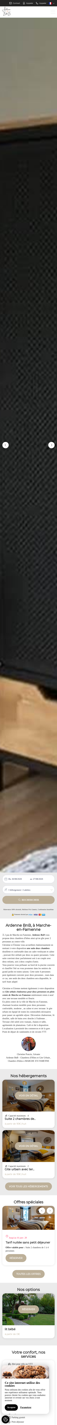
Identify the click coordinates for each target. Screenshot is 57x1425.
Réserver (16, 1258)
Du (9, 879)
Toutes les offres (28, 1274)
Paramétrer (25, 1407)
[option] (28, 1235)
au (31, 879)
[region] (25, 1389)
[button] (5, 445)
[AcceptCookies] (6, 1419)
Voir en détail (28, 1095)
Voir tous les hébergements (28, 1186)
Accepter (11, 1407)
